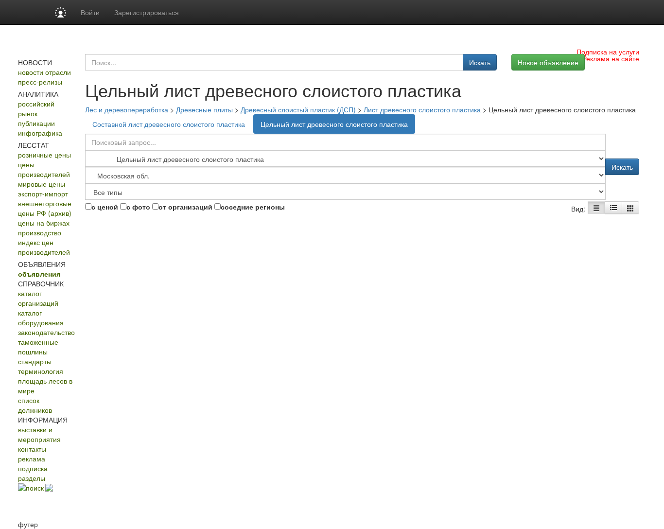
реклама (31, 458)
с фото (138, 207)
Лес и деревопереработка (126, 109)
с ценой (104, 207)
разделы (31, 478)
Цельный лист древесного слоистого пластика (334, 124)
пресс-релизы (40, 82)
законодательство (46, 332)
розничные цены (44, 154)
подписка (33, 468)
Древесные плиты (204, 109)
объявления (39, 274)
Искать (479, 62)
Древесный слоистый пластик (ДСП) (298, 109)
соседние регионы (253, 207)
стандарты (35, 361)
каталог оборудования (41, 317)
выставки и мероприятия (39, 434)
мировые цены (41, 184)
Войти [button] (90, 12)
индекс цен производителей (44, 247)
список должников (35, 405)
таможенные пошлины (38, 346)
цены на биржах (44, 223)
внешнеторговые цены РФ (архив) (44, 208)
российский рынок (36, 108)
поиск (35, 488)
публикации (36, 123)
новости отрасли (44, 72)
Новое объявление (548, 62)
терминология (40, 371)
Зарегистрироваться (146, 12)
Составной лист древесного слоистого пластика (168, 124)
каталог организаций (38, 298)
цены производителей (44, 169)
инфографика (40, 133)
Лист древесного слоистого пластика (422, 109)
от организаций (185, 207)
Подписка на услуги (608, 51)
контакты (32, 449)
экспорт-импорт (43, 193)
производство (39, 232)
